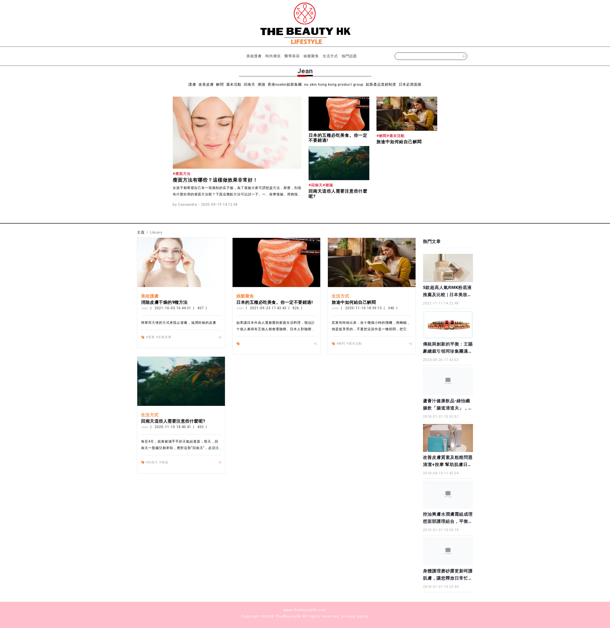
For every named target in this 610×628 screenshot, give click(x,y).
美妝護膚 (254, 56)
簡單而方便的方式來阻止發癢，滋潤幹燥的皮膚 (178, 322)
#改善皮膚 (163, 337)
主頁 (141, 232)
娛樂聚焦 (311, 56)
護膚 (192, 84)
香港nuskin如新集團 (285, 84)
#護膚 (150, 337)
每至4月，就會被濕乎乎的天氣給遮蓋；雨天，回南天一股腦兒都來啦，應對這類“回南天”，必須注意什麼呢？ (180, 448)
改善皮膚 (206, 84)
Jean (144, 308)
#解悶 (340, 343)
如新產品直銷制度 (381, 84)
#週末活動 (354, 343)
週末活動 (233, 84)
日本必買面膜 (410, 84)
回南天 (249, 84)
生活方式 (330, 56)
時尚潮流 (273, 56)
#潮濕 (163, 462)
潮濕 (261, 84)
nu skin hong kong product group (333, 84)
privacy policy (355, 616)
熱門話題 (349, 56)
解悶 (220, 84)
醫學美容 (292, 56)
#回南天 (152, 462)
